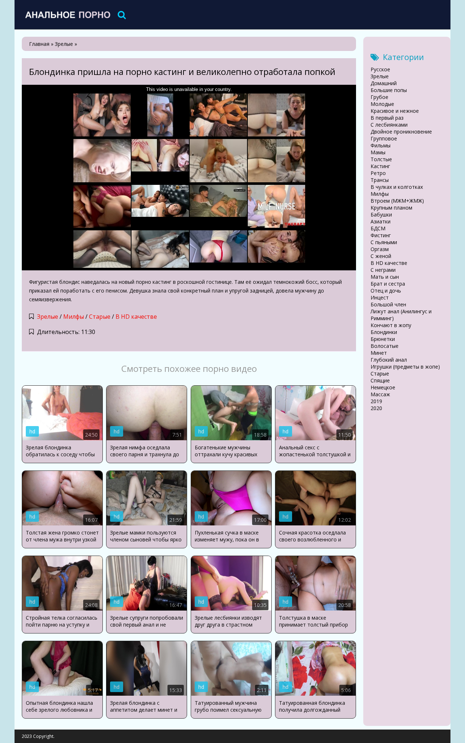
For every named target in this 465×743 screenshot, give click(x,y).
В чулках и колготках (397, 186)
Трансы (380, 179)
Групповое (384, 138)
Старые (99, 317)
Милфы (73, 317)
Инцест (380, 297)
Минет (379, 352)
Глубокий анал (389, 359)
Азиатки (381, 221)
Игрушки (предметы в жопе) (405, 366)
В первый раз (387, 117)
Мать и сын (385, 276)
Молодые (382, 103)
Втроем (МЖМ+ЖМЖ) (397, 200)
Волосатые (385, 345)
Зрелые (47, 317)
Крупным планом (391, 207)
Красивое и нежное (395, 110)
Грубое (379, 97)
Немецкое (383, 387)
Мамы (378, 152)
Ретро (378, 173)
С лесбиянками (389, 124)
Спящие (380, 380)
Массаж (380, 394)
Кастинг (380, 166)
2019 (376, 401)
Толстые (381, 159)
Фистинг (381, 235)
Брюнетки (383, 338)
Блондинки (384, 332)
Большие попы (389, 90)
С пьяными (384, 242)
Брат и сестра (388, 283)
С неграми (383, 269)
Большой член (388, 304)
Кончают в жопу (391, 325)
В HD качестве (136, 317)
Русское (380, 69)
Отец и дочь (386, 290)
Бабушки (381, 214)
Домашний (384, 83)
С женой (381, 256)
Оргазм (380, 249)
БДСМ (378, 228)
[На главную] (67, 14)
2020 (376, 408)
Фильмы (381, 145)
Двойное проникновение (401, 131)
